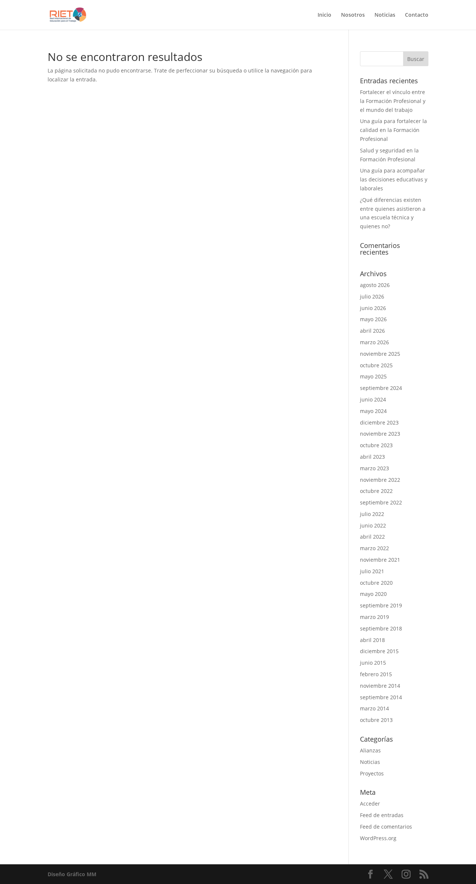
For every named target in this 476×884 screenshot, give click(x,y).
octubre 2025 (376, 365)
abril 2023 (372, 456)
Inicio (324, 15)
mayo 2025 (373, 376)
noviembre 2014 (380, 685)
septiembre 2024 (381, 387)
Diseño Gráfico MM (72, 874)
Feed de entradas (381, 815)
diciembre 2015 (379, 651)
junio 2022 (373, 525)
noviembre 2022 (380, 479)
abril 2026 (372, 330)
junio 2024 (373, 399)
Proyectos (372, 773)
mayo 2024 (373, 410)
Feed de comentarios (386, 826)
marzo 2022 (374, 548)
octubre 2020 (376, 582)
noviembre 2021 (380, 559)
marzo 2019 (374, 616)
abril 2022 (372, 536)
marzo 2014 (374, 708)
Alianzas (370, 750)
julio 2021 (372, 571)
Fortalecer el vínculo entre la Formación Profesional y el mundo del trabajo (392, 100)
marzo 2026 (374, 342)
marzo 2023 (374, 468)
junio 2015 (373, 662)
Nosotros (353, 15)
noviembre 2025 (380, 353)
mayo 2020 (373, 593)
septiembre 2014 (381, 697)
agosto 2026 (375, 284)
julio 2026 (372, 296)
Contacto (416, 15)
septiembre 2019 (381, 605)
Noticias (384, 15)
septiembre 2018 (381, 628)
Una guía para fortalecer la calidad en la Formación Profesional (393, 129)
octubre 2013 (376, 719)
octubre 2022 (376, 490)
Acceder (370, 803)
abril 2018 (372, 639)
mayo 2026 (373, 319)
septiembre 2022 (381, 502)
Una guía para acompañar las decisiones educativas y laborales (393, 179)
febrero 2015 (376, 674)
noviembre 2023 (380, 433)
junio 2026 (373, 308)
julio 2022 (372, 513)
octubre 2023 (376, 445)
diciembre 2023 (379, 422)
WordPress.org (378, 838)
